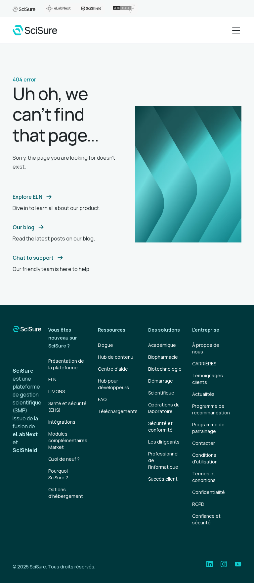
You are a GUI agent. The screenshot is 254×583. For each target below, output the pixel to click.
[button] (234, 30)
